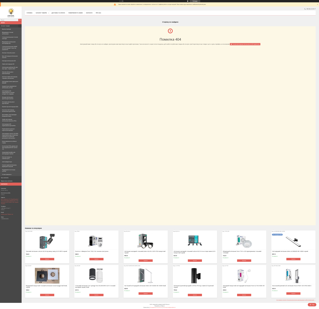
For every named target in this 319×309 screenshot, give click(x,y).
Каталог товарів (5, 26)
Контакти (89, 13)
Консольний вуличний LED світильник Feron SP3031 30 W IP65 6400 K (291, 285)
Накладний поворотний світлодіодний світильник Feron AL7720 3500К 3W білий (244, 286)
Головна (29, 13)
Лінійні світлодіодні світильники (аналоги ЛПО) (9, 120)
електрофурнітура (7, 161)
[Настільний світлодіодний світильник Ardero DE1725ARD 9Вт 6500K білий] (146, 275)
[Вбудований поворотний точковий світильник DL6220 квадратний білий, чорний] (47, 275)
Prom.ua (167, 304)
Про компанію (4, 177)
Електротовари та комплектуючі (7, 157)
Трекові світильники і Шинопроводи (7, 72)
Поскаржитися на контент (156, 307)
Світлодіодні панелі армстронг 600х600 (10, 82)
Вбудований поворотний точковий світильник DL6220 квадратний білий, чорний (46, 286)
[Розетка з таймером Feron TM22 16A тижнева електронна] (96, 241)
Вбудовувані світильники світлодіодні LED (9, 42)
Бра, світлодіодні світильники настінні (10, 56)
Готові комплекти (6, 174)
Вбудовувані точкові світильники (7, 33)
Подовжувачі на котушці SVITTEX (8, 170)
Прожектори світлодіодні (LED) (10, 106)
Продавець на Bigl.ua (160, 306)
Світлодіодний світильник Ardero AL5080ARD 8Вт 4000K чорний (290, 251)
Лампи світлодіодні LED (8, 64)
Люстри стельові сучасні (8, 53)
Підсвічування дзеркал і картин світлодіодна (8, 129)
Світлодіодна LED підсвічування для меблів (8, 124)
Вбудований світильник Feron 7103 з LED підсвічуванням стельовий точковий (242, 252)
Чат (313, 304)
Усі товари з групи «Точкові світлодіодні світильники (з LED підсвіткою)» (295, 300)
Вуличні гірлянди (6, 29)
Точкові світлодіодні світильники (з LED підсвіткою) (246, 44)
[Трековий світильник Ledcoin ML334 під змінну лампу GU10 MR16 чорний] (47, 241)
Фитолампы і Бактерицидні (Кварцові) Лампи (9, 115)
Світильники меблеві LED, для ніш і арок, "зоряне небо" (10, 67)
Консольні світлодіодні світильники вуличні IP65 (8, 110)
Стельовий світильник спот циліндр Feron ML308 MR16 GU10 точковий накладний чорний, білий (95, 286)
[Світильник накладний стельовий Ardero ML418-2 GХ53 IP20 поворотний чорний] (146, 241)
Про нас (98, 13)
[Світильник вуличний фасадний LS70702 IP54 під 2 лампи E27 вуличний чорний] (195, 275)
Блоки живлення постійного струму (9, 142)
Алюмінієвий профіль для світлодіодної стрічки (8, 153)
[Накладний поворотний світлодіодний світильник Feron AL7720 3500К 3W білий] (244, 275)
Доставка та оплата (58, 13)
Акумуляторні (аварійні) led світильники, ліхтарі (9, 86)
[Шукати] (20, 20)
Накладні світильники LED (9, 61)
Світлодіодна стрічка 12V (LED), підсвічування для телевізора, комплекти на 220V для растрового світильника (10, 136)
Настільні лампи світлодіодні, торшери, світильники (9, 77)
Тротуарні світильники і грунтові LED (8, 102)
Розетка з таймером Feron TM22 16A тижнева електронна (91, 251)
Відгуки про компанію (6, 181)
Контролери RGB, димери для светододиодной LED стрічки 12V (10, 147)
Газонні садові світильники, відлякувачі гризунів (9, 165)
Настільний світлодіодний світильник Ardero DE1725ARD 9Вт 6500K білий (145, 285)
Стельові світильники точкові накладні (10, 37)
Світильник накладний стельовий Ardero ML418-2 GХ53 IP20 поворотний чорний (144, 252)
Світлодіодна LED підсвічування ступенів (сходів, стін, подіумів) (8, 92)
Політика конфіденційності (169, 307)
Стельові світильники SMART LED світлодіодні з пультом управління (9, 48)
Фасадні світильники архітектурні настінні (7, 97)
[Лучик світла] (10, 12)
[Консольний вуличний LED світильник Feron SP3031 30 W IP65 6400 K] (293, 275)
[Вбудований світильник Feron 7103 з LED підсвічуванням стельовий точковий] (244, 241)
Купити (47, 259)
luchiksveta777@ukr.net (7, 214)
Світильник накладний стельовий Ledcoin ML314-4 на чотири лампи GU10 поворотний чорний (194, 252)
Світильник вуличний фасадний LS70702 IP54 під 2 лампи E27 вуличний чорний (194, 286)
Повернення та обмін (75, 13)
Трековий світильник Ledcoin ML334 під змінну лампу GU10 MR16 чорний (46, 251)
